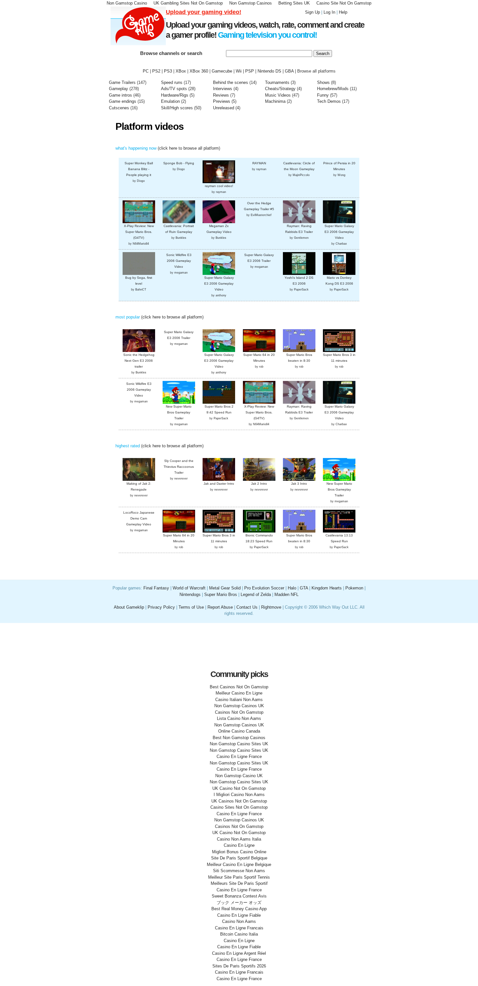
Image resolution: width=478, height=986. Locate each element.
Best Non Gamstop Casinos (239, 737)
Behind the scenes (231, 82)
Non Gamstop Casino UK (239, 775)
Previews (221, 101)
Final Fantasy (156, 588)
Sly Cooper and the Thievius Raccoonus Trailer (179, 466)
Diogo (141, 180)
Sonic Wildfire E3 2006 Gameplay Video (179, 260)
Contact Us (247, 607)
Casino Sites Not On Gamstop (239, 807)
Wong (341, 175)
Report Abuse (220, 607)
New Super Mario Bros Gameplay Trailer (179, 412)
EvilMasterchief (261, 215)
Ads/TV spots (174, 88)
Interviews (222, 88)
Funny (323, 95)
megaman (181, 272)
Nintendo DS (269, 71)
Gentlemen (301, 237)
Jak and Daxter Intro (219, 483)
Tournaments (277, 82)
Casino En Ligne (239, 845)
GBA (289, 71)
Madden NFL (286, 594)
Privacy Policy (161, 607)
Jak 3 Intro (299, 483)
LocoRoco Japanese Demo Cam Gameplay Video (138, 518)
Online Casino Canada (239, 731)
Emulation (170, 101)
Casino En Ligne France (239, 756)
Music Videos (278, 95)
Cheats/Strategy (280, 88)
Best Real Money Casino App (239, 908)
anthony (221, 295)
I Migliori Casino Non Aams (239, 794)
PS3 (168, 71)
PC (146, 71)
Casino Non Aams (239, 921)
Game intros (120, 95)
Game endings (122, 101)
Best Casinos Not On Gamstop (239, 686)
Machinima (275, 101)
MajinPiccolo (301, 175)
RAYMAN (259, 163)
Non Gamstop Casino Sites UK (239, 743)
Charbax (341, 243)
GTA (304, 588)
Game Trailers (122, 82)
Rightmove (271, 607)
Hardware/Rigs (174, 95)
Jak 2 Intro (259, 483)
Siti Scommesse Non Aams (239, 870)
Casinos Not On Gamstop (239, 712)
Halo (292, 588)
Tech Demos (329, 101)
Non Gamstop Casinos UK (239, 705)
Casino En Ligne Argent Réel (239, 953)
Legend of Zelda (256, 594)
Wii (239, 71)
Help (343, 12)
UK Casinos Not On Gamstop (239, 801)
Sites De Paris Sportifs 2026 (239, 966)
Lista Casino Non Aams (239, 718)
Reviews (221, 95)
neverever (141, 495)
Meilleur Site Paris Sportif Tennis (239, 877)
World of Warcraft (189, 588)
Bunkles (181, 237)
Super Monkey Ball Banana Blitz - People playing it (139, 169)
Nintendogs (190, 594)
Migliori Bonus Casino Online (239, 851)
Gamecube (222, 71)
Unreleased (223, 107)
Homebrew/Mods (333, 88)
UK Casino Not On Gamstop (239, 788)
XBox (181, 71)
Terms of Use (192, 607)
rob (261, 366)
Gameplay (118, 88)
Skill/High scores (177, 107)
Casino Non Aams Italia (239, 839)
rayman (221, 192)
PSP (249, 71)
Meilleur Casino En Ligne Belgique (239, 864)
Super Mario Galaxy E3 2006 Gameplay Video (339, 231)
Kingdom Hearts (327, 588)
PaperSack (301, 289)
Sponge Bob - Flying (178, 163)
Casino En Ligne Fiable (239, 915)
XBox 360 (199, 71)
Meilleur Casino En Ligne (239, 693)
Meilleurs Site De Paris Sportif (239, 883)
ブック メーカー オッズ (239, 902)
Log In (329, 12)
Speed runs (171, 82)
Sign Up (312, 12)
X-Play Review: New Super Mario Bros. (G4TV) (139, 231)
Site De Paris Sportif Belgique (239, 858)
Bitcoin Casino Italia (239, 934)
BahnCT (140, 289)
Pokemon (354, 588)
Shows (323, 82)
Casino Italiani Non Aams (239, 699)
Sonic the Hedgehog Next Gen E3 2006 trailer (138, 360)
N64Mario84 (141, 243)
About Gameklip (129, 607)
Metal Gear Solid (225, 588)
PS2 (156, 71)
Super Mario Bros (220, 594)
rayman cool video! (219, 186)
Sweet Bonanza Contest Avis (239, 896)
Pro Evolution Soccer (264, 588)
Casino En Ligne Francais (239, 927)
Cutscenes (119, 107)
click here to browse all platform (189, 148)
